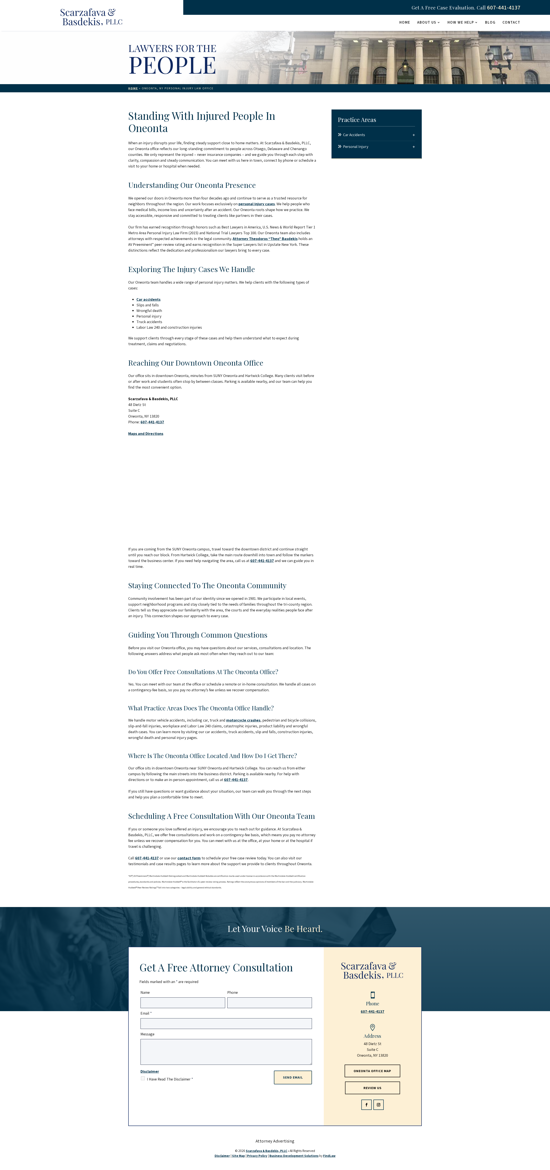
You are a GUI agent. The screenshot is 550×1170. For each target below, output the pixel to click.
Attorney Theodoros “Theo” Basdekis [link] (265, 238)
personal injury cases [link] (256, 203)
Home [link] (404, 23)
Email (146, 1013)
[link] (92, 18)
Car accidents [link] (148, 299)
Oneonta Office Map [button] (372, 1071)
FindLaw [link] (329, 1156)
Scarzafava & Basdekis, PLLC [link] (266, 1151)
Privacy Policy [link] (257, 1156)
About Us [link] (426, 23)
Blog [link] (490, 23)
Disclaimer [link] (222, 1156)
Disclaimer (150, 1071)
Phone (232, 992)
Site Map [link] (238, 1156)
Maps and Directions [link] (145, 433)
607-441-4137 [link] (504, 7)
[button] (366, 1105)
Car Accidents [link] (354, 134)
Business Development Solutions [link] (294, 1156)
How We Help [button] (461, 23)
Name (145, 992)
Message (147, 1034)
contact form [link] (189, 857)
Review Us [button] (373, 1088)
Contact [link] (511, 23)
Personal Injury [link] (355, 146)
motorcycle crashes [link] (243, 720)
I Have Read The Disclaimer (170, 1079)
